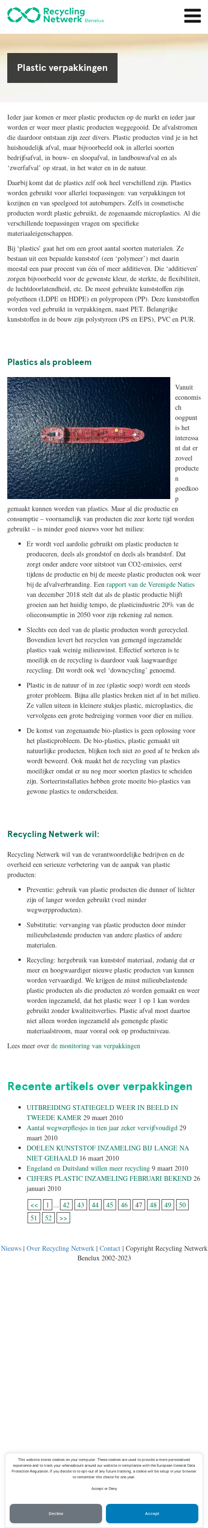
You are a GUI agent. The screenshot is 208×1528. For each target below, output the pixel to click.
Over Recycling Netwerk (60, 1248)
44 (95, 1204)
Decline (56, 1513)
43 (80, 1204)
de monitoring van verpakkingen (95, 1045)
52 (48, 1217)
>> (63, 1217)
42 (66, 1204)
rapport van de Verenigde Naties (150, 584)
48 (153, 1204)
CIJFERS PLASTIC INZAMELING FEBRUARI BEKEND (109, 1178)
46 (124, 1204)
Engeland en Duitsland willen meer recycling (88, 1168)
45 (109, 1204)
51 (33, 1217)
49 (167, 1204)
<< (34, 1204)
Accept (152, 1513)
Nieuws (11, 1248)
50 (182, 1204)
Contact (110, 1248)
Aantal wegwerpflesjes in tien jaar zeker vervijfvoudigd (102, 1127)
